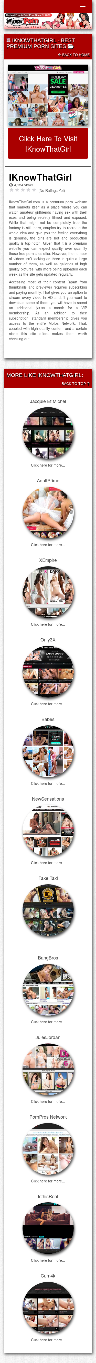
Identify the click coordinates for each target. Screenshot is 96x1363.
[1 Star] (11, 189)
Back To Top (74, 384)
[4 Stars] (28, 189)
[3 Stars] (22, 189)
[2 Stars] (17, 189)
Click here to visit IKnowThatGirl (48, 143)
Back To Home (75, 55)
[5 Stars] (34, 189)
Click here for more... (48, 465)
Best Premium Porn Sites (40, 43)
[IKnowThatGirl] (48, 95)
